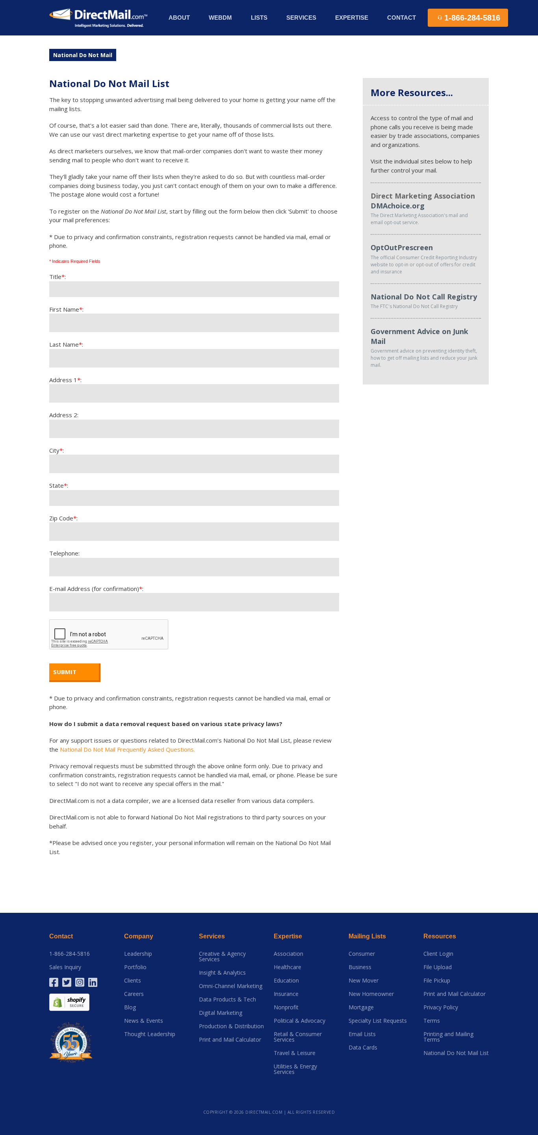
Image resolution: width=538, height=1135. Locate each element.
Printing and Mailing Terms (448, 1036)
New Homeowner (371, 994)
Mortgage (361, 1007)
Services (212, 936)
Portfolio (135, 967)
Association (288, 954)
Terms (431, 1021)
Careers (134, 994)
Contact (401, 17)
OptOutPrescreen (402, 247)
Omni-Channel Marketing (230, 986)
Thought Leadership (149, 1034)
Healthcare (287, 967)
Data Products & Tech (227, 999)
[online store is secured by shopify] (69, 1001)
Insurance (286, 994)
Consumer (362, 954)
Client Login (438, 954)
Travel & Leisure (294, 1053)
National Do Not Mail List (456, 1053)
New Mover (363, 980)
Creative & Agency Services (222, 956)
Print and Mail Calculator (230, 1039)
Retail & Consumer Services (298, 1036)
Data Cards (363, 1047)
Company (138, 936)
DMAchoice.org (398, 205)
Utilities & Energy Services (295, 1069)
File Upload (437, 967)
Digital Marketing (220, 1013)
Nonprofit (286, 1007)
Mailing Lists (367, 936)
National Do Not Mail (82, 55)
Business (360, 967)
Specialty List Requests (378, 1021)
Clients (132, 980)
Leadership (138, 954)
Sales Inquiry (65, 967)
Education (286, 980)
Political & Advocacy (299, 1021)
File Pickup (436, 980)
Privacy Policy (440, 1007)
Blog (130, 1007)
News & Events (143, 1021)
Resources (439, 936)
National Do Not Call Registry (424, 296)
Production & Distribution (231, 1026)
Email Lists (362, 1034)
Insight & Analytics (222, 972)
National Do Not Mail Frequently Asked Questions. (127, 749)
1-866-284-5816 (69, 954)
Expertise (288, 936)
